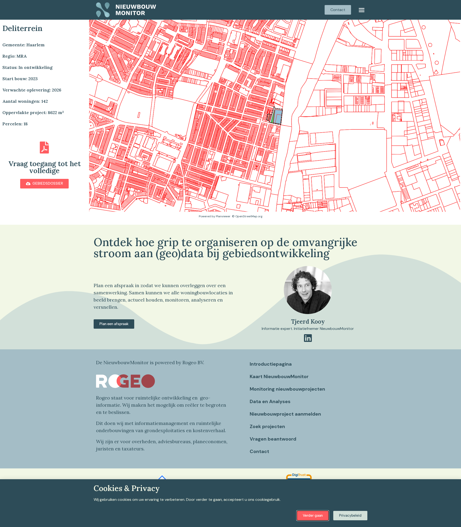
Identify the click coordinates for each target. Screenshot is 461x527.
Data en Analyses (270, 401)
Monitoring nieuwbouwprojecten (287, 389)
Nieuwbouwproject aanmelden (285, 414)
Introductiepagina (271, 364)
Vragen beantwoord (273, 439)
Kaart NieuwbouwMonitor (279, 376)
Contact (259, 451)
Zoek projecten (267, 426)
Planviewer (223, 216)
